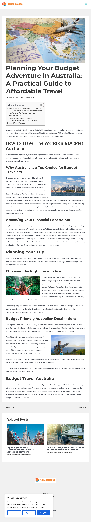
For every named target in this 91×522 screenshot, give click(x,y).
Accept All (43, 513)
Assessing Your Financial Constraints (23, 113)
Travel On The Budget (15, 97)
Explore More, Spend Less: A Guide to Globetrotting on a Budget (65, 448)
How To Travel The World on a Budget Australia (25, 108)
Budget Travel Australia (17, 123)
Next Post (84, 407)
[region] (28, 506)
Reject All (29, 513)
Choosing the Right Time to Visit (22, 118)
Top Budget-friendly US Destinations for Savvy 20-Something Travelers (21, 449)
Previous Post (8, 407)
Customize (14, 513)
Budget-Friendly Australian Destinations (24, 120)
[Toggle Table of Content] (40, 105)
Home (45, 493)
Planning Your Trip (15, 116)
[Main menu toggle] (86, 4)
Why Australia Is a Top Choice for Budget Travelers (27, 111)
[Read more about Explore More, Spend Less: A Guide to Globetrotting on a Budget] (66, 434)
